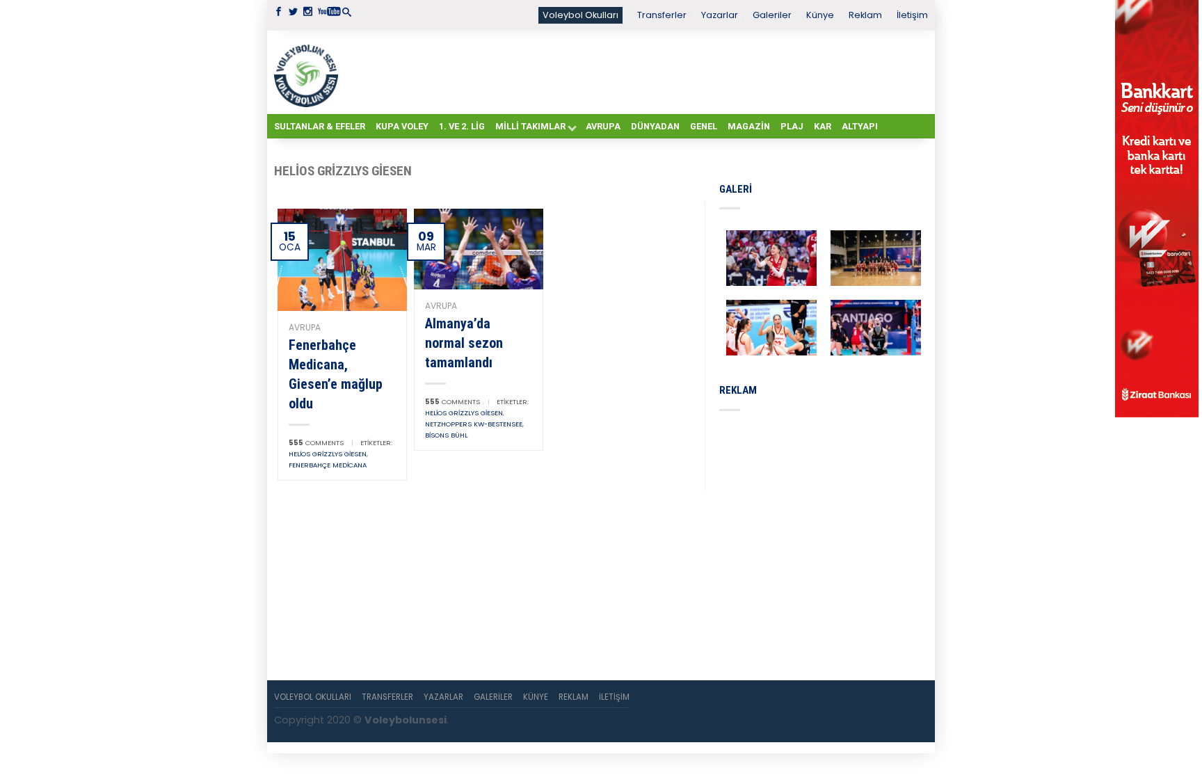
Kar (822, 126)
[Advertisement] (636, 71)
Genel (703, 126)
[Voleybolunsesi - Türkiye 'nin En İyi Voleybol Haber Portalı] (309, 72)
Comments (316, 442)
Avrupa (603, 126)
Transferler (662, 15)
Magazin (749, 126)
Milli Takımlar (530, 126)
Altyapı (860, 126)
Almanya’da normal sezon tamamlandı (464, 343)
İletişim (912, 15)
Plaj (791, 126)
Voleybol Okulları (580, 15)
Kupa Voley (402, 126)
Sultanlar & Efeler (319, 126)
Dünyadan (655, 126)
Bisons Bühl (446, 435)
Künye (820, 15)
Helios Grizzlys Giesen (328, 453)
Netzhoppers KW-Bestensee (473, 423)
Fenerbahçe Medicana (328, 465)
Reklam (865, 15)
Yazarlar (719, 15)
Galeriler (772, 15)
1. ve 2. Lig (462, 126)
